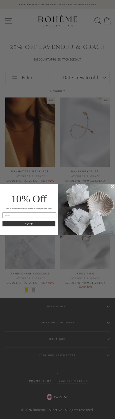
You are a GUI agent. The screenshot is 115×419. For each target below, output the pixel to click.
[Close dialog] (112, 186)
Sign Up (29, 223)
